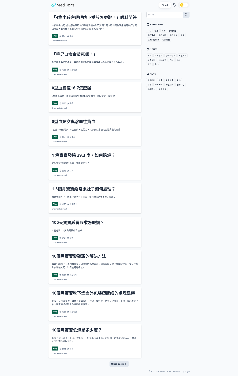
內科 (149, 55)
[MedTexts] (62, 5)
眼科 (149, 64)
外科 (171, 60)
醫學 (182, 35)
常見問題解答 (153, 39)
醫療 (164, 30)
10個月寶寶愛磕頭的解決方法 (79, 256)
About (165, 4)
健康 (156, 30)
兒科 (179, 60)
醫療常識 (151, 35)
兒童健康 (169, 80)
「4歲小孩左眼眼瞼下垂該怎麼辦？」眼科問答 (94, 17)
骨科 (157, 64)
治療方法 (180, 84)
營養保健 (162, 89)
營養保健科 (170, 55)
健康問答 (173, 30)
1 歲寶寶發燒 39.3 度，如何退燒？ (83, 155)
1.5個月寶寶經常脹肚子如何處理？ (84, 189)
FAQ (55, 36)
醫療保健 (173, 35)
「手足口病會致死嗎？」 (74, 54)
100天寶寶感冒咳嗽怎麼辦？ (78, 222)
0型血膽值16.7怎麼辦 (71, 88)
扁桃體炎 (151, 89)
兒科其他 (162, 60)
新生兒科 (151, 60)
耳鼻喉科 (158, 55)
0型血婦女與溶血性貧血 (73, 121)
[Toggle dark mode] (184, 5)
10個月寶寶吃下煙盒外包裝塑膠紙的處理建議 (93, 293)
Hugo (187, 371)
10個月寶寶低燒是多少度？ (77, 330)
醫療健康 (162, 35)
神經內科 (182, 55)
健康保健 (166, 39)
